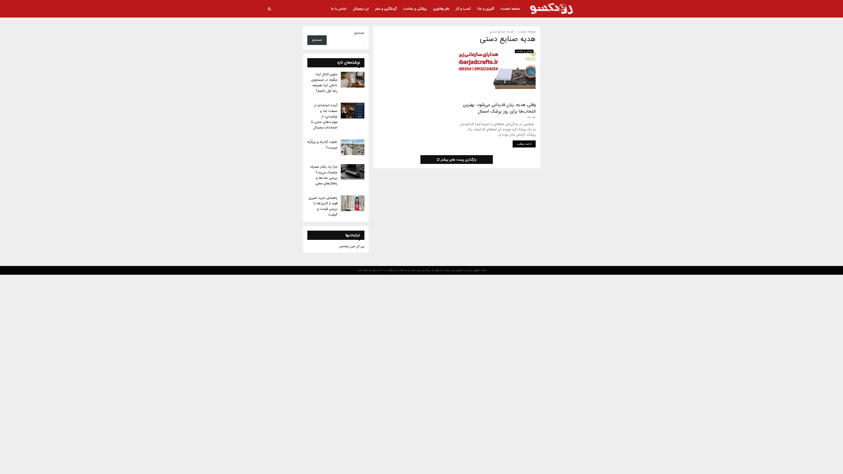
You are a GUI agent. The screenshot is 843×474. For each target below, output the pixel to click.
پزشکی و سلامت (415, 8)
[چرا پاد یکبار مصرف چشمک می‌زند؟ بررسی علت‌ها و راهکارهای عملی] (352, 172)
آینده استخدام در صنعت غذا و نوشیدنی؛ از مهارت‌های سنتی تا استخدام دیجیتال (324, 116)
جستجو (359, 33)
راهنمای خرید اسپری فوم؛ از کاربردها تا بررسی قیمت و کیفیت (322, 206)
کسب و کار (463, 8)
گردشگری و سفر (386, 8)
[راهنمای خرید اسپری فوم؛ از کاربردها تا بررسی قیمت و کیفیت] (352, 203)
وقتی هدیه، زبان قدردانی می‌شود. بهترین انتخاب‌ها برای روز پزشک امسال (499, 108)
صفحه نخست (510, 8)
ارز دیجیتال (361, 8)
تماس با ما (338, 8)
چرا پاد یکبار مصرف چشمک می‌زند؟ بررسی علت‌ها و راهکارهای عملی (323, 175)
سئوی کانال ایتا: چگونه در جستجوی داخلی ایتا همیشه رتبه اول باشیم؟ (324, 83)
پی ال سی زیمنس (351, 246)
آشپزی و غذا (485, 8)
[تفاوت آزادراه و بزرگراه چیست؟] (352, 147)
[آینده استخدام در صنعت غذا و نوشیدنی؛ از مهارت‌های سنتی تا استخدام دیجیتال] (352, 110)
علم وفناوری (441, 8)
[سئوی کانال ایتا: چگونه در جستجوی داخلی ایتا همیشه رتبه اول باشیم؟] (352, 80)
